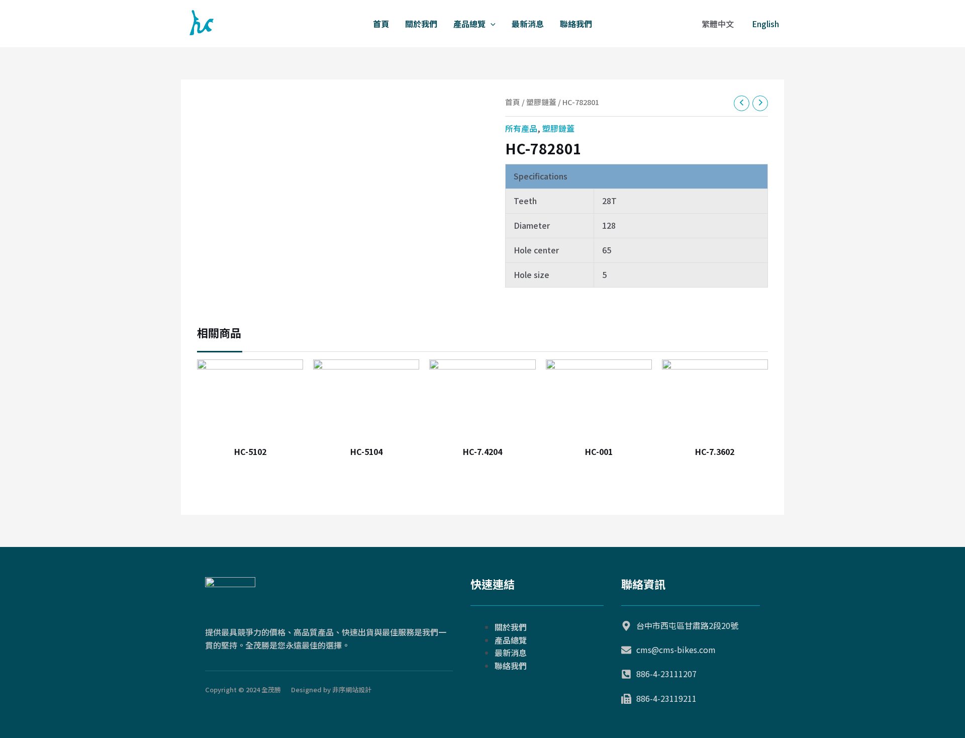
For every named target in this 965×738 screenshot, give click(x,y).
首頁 (381, 24)
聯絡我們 (576, 24)
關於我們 (421, 24)
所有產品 (521, 128)
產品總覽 (469, 24)
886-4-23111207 (666, 674)
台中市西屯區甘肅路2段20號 (687, 625)
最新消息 (528, 24)
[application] (491, 23)
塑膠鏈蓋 (541, 102)
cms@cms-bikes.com (676, 649)
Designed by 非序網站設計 (331, 689)
